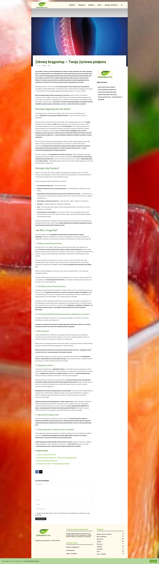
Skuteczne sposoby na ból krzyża (47, 460)
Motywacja (99, 544)
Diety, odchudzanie (101, 536)
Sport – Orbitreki (101, 554)
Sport (99, 5)
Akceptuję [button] (153, 561)
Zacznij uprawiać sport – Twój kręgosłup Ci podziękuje (53, 463)
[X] (40, 471)
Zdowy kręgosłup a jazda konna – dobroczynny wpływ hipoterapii (56, 458)
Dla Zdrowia (46, 58)
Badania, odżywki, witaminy (104, 534)
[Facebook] (37, 471)
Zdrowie (91, 5)
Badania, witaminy (111, 5)
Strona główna (38, 58)
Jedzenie (72, 5)
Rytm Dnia (99, 549)
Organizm (81, 5)
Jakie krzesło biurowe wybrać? (46, 454)
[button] (122, 5)
